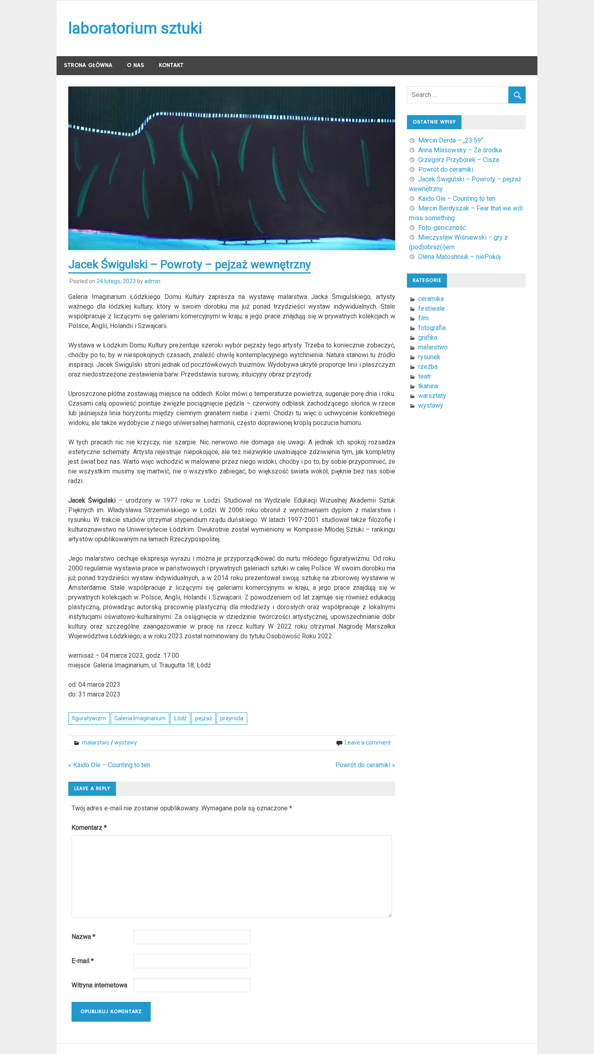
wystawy (125, 742)
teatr (424, 376)
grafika (427, 337)
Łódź (180, 718)
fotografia (432, 328)
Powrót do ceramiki (445, 169)
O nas (135, 65)
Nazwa (83, 936)
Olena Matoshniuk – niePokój (459, 257)
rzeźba (428, 366)
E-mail (83, 961)
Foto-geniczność (442, 227)
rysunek (429, 357)
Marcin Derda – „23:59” (450, 140)
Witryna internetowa (99, 985)
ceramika (431, 299)
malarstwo (96, 742)
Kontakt (171, 65)
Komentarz (89, 827)
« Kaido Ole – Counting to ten (109, 765)
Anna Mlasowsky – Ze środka (460, 150)
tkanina (428, 386)
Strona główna (88, 65)
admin (152, 281)
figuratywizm (89, 718)
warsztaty (432, 396)
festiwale (431, 308)
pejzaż (203, 718)
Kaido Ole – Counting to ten (456, 198)
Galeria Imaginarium (140, 718)
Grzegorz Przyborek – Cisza (458, 160)
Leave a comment (368, 742)
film (423, 318)
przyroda (231, 718)
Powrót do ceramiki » (365, 765)
